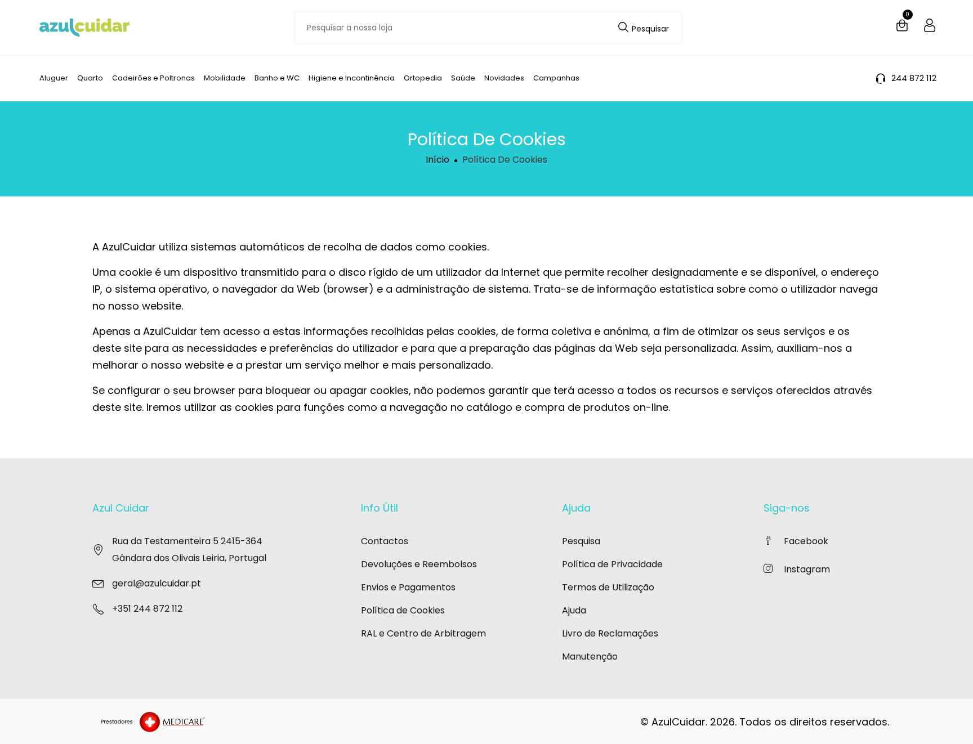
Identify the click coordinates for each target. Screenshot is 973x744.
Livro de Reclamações (610, 633)
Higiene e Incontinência (352, 78)
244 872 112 (913, 78)
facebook (806, 541)
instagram (807, 569)
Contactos (384, 541)
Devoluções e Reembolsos (419, 564)
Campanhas (556, 78)
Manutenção (590, 656)
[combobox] (488, 27)
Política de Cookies (403, 610)
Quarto (90, 78)
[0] (902, 28)
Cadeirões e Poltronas (153, 78)
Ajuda (574, 610)
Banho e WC (277, 78)
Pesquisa (581, 541)
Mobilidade (225, 78)
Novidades (504, 78)
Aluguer (53, 78)
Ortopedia (423, 78)
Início (437, 159)
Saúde (463, 78)
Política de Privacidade (612, 564)
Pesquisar (649, 28)
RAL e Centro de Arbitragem (423, 633)
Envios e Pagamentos (408, 587)
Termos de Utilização (608, 587)
